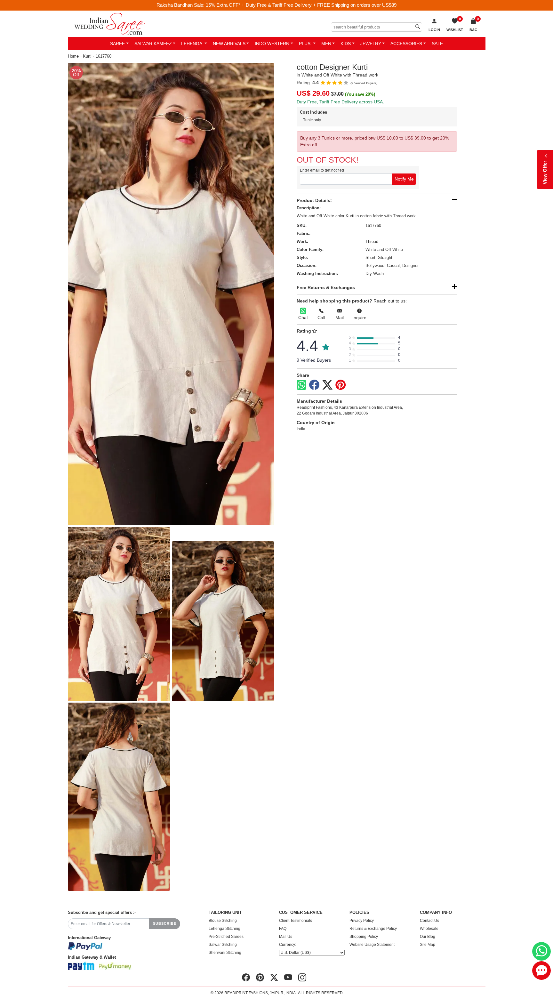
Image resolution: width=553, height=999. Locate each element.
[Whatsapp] (301, 385)
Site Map (427, 944)
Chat (303, 317)
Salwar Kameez (153, 43)
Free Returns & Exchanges (326, 287)
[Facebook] (314, 385)
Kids (346, 43)
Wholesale (429, 928)
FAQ (282, 928)
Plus (305, 43)
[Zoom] (171, 294)
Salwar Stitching (223, 944)
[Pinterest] (340, 385)
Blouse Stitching (223, 920)
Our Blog (427, 936)
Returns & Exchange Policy (373, 928)
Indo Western (272, 43)
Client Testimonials (295, 920)
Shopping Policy (363, 936)
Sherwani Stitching (225, 952)
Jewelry (370, 43)
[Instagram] (302, 977)
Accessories (406, 43)
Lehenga (192, 43)
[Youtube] (288, 977)
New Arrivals (229, 43)
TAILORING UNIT (225, 912)
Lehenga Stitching (224, 928)
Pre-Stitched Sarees (226, 936)
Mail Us (285, 936)
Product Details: (314, 200)
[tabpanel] (171, 294)
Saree (117, 43)
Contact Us (429, 920)
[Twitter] (327, 385)
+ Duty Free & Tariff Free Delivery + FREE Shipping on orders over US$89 (319, 5)
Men (326, 43)
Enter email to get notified (322, 170)
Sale (437, 43)
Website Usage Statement (372, 944)
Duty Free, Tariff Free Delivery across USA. (340, 101)
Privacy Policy (361, 920)
